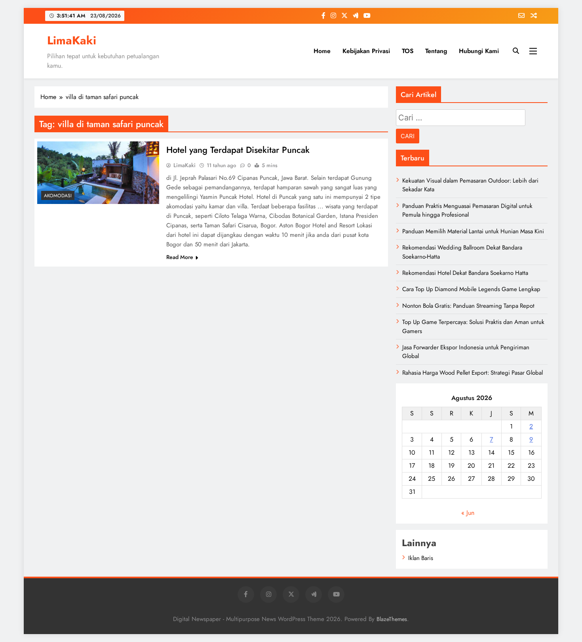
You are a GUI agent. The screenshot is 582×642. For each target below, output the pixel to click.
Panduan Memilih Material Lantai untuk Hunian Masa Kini (473, 231)
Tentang (436, 50)
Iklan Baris (420, 558)
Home (322, 50)
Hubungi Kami (479, 50)
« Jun (467, 512)
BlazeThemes (392, 619)
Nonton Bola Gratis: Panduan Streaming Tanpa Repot (468, 305)
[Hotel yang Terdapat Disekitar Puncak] (98, 172)
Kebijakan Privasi (366, 50)
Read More (179, 257)
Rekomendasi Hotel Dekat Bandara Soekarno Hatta (465, 273)
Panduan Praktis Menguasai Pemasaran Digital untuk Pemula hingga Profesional (467, 210)
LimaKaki (71, 40)
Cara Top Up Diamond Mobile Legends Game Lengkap (471, 289)
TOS (407, 50)
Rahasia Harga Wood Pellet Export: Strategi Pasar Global (472, 372)
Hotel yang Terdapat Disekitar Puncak (238, 149)
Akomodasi (58, 195)
